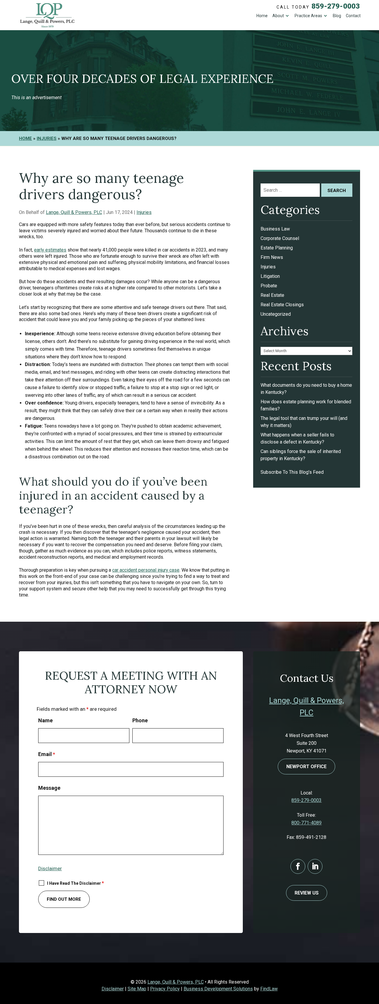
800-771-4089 (306, 823)
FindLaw (269, 989)
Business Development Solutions (218, 989)
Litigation (270, 276)
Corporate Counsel (280, 238)
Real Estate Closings (282, 304)
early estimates (50, 250)
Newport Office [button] (306, 766)
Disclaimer (50, 868)
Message (49, 788)
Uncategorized (276, 314)
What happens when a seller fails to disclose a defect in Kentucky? (297, 438)
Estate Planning (277, 248)
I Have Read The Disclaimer (75, 883)
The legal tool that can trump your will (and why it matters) (304, 421)
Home (262, 16)
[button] (373, 961)
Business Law (275, 229)
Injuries (144, 212)
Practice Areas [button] (308, 16)
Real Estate (272, 295)
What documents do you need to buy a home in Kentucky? (306, 388)
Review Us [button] (307, 893)
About (278, 16)
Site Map (137, 989)
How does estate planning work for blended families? (306, 405)
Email (46, 754)
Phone (140, 720)
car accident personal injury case (145, 570)
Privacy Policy (165, 989)
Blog (337, 16)
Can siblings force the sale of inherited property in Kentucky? (301, 455)
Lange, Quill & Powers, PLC (74, 212)
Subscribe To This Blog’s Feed (292, 472)
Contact (353, 16)
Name (45, 720)
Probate (269, 286)
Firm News (272, 257)
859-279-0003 (335, 6)
